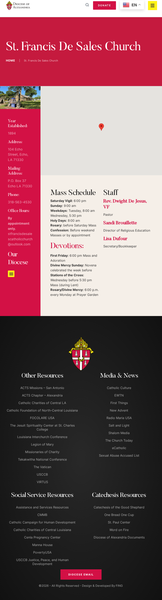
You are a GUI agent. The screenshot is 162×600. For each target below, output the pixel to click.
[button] (11, 274)
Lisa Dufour (115, 239)
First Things (119, 403)
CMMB (42, 515)
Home (10, 60)
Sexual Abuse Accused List (119, 455)
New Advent (119, 410)
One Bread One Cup (119, 515)
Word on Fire (119, 530)
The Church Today (119, 440)
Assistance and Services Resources (42, 507)
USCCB (42, 474)
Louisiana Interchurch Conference (42, 437)
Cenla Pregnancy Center (42, 537)
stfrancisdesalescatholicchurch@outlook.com (20, 239)
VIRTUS (42, 482)
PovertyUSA (42, 552)
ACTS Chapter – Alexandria (42, 395)
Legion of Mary (42, 444)
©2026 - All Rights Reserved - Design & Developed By (77, 586)
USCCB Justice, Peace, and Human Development (42, 562)
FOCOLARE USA (42, 418)
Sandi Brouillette (120, 223)
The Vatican (42, 467)
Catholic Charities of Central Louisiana (42, 530)
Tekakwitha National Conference (42, 459)
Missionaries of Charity (42, 452)
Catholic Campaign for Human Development (42, 522)
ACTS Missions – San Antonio (42, 388)
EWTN (119, 395)
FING (119, 586)
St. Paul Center (119, 522)
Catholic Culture (119, 388)
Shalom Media (119, 433)
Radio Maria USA (119, 418)
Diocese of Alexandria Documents (119, 537)
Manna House (42, 545)
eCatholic (119, 448)
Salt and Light (119, 425)
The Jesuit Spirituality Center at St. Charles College (42, 427)
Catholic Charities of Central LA (42, 403)
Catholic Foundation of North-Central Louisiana (42, 410)
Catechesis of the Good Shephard (119, 507)
